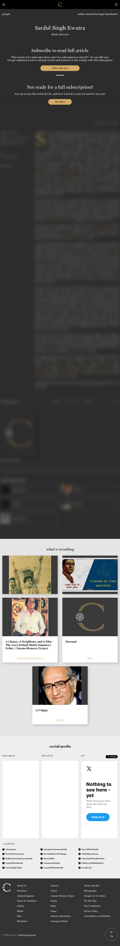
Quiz (19, 915)
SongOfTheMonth (14, 863)
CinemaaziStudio (52, 863)
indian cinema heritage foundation (98, 14)
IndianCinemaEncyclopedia (18, 858)
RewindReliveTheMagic (55, 854)
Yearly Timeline (92, 885)
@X (83, 755)
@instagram (8, 755)
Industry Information (61, 915)
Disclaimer (22, 921)
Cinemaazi (10, 849)
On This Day (90, 900)
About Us (21, 885)
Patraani (70, 641)
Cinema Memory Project (63, 895)
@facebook (47, 755)
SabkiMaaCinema (90, 854)
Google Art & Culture (94, 895)
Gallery (20, 905)
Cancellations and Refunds (97, 915)
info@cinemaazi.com (27, 934)
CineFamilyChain (13, 867)
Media (20, 910)
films (90, 658)
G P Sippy (41, 710)
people (6, 14)
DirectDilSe (49, 858)
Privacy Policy (91, 910)
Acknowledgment (25, 895)
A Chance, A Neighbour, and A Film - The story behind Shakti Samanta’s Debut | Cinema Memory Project (29, 645)
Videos (54, 890)
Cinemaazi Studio (59, 921)
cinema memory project (30, 658)
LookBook (86, 867)
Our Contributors (92, 905)
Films (53, 905)
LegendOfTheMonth (53, 867)
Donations (22, 890)
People (54, 900)
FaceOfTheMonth (90, 849)
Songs (54, 910)
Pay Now (60, 101)
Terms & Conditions (27, 900)
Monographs (90, 890)
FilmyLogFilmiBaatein (92, 863)
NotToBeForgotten (14, 854)
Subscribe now (60, 68)
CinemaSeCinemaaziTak (55, 849)
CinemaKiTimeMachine (93, 858)
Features (55, 885)
